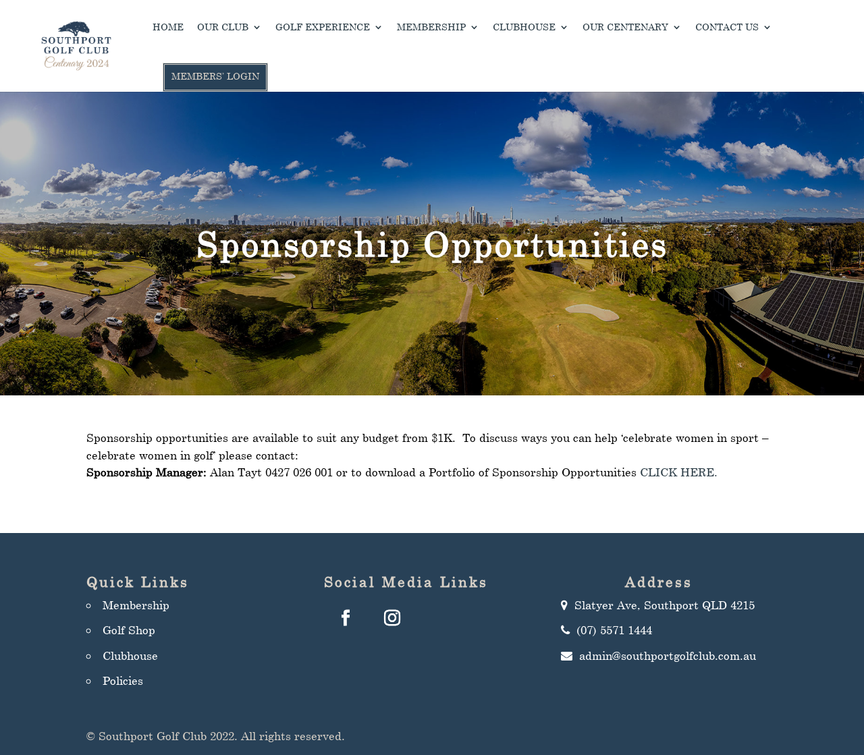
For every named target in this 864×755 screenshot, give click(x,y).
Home (168, 27)
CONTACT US (727, 27)
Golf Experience (322, 27)
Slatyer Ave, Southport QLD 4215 (664, 605)
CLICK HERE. (679, 472)
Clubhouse (524, 27)
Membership (431, 27)
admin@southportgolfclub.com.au (667, 655)
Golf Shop (129, 630)
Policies (123, 680)
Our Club (222, 27)
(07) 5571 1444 (614, 630)
